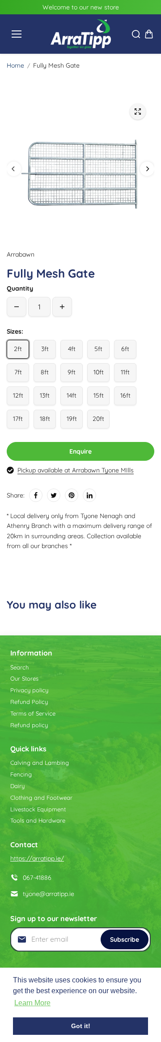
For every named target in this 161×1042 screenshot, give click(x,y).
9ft (72, 372)
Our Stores (24, 678)
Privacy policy (29, 690)
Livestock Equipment (38, 809)
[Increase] (62, 307)
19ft (72, 419)
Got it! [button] (80, 1025)
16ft (125, 395)
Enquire (80, 451)
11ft (125, 372)
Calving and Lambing (39, 762)
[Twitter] (53, 495)
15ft (98, 395)
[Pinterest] (71, 495)
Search (19, 667)
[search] (136, 34)
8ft (45, 372)
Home (15, 65)
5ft (98, 349)
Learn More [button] (32, 1003)
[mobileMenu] (16, 34)
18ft (45, 419)
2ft (18, 349)
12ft (18, 395)
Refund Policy (29, 701)
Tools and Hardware (37, 820)
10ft (98, 372)
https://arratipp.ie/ (37, 858)
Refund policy (29, 725)
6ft (125, 349)
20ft (98, 419)
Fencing (21, 774)
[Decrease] (16, 307)
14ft (71, 395)
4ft (72, 349)
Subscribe (124, 939)
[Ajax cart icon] (149, 34)
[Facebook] (35, 495)
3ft (45, 349)
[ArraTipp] (81, 34)
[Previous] (14, 169)
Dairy (17, 785)
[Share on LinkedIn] (89, 495)
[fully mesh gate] (138, 111)
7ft (18, 372)
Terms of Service (32, 713)
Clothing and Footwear (41, 797)
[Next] (147, 169)
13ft (45, 395)
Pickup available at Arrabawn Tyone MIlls (75, 470)
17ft (18, 419)
